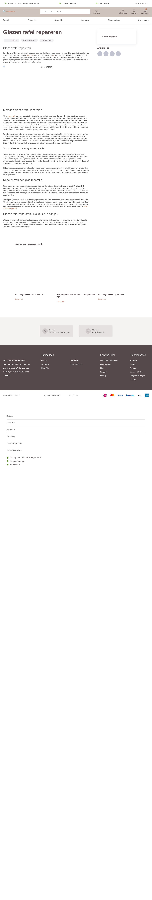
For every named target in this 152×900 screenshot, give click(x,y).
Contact (133, 379)
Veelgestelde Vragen (137, 376)
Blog (101, 368)
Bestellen (133, 360)
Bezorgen (133, 368)
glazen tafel (12, 116)
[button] (99, 53)
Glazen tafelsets (114, 20)
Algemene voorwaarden (109, 360)
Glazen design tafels (14, 443)
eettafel (52, 55)
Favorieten (134, 13)
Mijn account (123, 13)
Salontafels (32, 20)
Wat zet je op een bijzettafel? (111, 295)
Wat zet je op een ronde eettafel (29, 295)
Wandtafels (85, 20)
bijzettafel (30, 55)
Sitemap (103, 376)
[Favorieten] (134, 10)
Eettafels (6, 20)
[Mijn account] (123, 10)
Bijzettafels (59, 20)
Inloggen (103, 372)
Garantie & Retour (136, 372)
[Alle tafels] (96, 10)
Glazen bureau (143, 20)
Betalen (132, 364)
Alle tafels (96, 13)
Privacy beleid (105, 364)
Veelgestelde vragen (141, 3)
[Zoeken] (85, 11)
